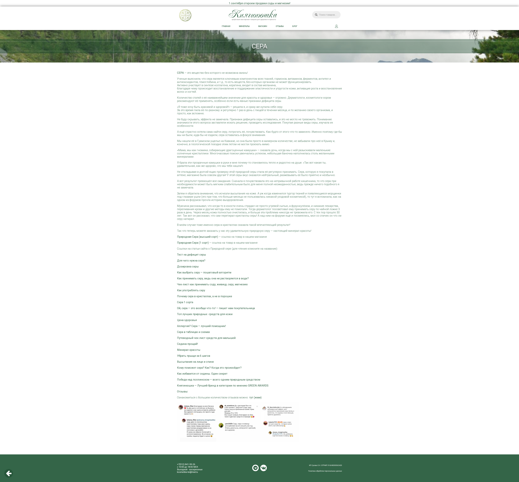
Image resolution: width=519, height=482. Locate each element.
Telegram (255, 468)
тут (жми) (255, 397)
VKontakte (263, 468)
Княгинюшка (193, 18)
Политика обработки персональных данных (325, 471)
